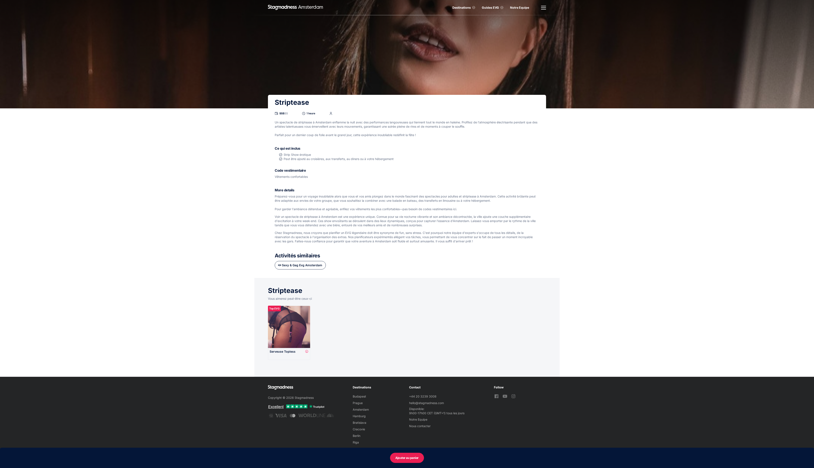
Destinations (461, 7)
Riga (356, 442)
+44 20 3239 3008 (422, 396)
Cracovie (359, 429)
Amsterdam (361, 409)
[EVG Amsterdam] (282, 7)
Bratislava (359, 422)
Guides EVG (490, 7)
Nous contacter (420, 426)
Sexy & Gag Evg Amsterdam (302, 265)
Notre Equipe (519, 7)
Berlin (356, 436)
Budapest (359, 396)
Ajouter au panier (407, 458)
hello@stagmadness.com (426, 403)
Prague (358, 403)
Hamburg (359, 416)
